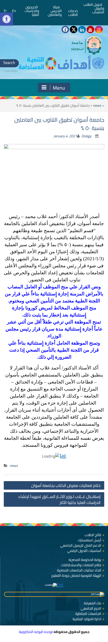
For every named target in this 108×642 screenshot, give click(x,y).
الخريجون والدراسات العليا (32, 11)
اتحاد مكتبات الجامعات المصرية (79, 570)
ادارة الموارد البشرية (87, 619)
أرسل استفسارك (89, 540)
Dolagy (86, 136)
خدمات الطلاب (73, 13)
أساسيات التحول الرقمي (84, 550)
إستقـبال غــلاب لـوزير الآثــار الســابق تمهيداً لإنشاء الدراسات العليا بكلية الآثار (59, 499)
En (14, 11)
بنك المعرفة (92, 603)
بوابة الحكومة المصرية (85, 559)
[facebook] (65, 29)
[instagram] (98, 29)
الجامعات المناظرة (88, 613)
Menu (59, 87)
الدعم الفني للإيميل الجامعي (80, 545)
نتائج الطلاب (93, 535)
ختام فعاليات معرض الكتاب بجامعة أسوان (65, 485)
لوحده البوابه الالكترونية (36, 631)
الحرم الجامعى (91, 608)
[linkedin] (82, 29)
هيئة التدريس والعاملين (55, 11)
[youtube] (90, 29)
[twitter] (73, 29)
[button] (6, 19)
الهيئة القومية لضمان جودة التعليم (76, 575)
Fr (5, 11)
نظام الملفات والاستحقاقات (81, 565)
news (97, 105)
